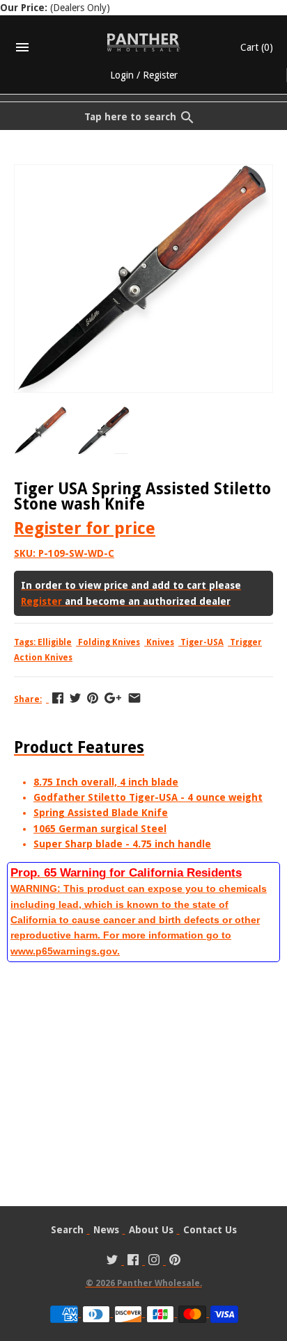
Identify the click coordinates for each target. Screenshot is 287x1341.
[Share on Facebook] (57, 698)
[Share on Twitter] (75, 698)
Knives (160, 642)
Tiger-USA (202, 642)
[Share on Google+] (112, 698)
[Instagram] (154, 1261)
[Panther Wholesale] (143, 42)
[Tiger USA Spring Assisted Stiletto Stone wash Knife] (143, 172)
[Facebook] (133, 1261)
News (106, 1229)
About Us (151, 1229)
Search (67, 1229)
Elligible (55, 642)
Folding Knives (109, 642)
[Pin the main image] (92, 698)
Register (160, 75)
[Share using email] (134, 698)
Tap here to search (130, 116)
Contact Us (210, 1229)
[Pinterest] (174, 1261)
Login (122, 75)
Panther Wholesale (158, 1283)
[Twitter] (112, 1261)
